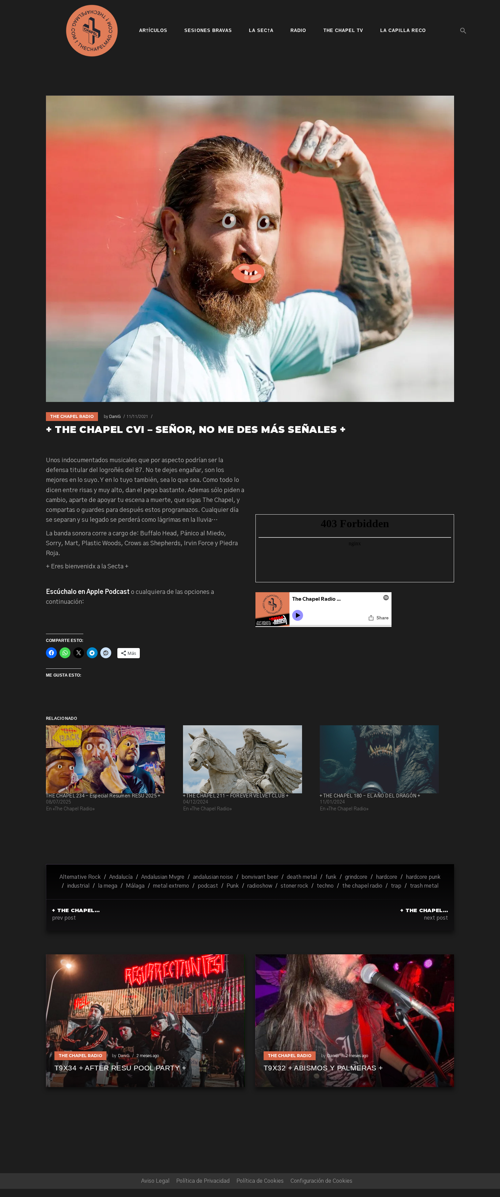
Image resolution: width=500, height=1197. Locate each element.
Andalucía (121, 877)
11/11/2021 (137, 417)
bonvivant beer (259, 877)
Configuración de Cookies (321, 1181)
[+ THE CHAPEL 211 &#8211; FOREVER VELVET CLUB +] (248, 759)
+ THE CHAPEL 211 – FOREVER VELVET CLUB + (235, 796)
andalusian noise (213, 877)
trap (396, 886)
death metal (302, 877)
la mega (107, 886)
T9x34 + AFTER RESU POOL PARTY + (120, 1068)
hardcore (386, 877)
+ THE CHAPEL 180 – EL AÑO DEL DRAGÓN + (370, 796)
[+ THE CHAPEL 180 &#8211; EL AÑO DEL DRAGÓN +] (385, 759)
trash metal (424, 886)
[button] (463, 30)
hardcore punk (423, 877)
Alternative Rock (80, 877)
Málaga (135, 886)
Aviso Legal (155, 1181)
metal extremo (171, 886)
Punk (233, 886)
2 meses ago (147, 1056)
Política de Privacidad (203, 1181)
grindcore (356, 877)
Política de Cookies (260, 1181)
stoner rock (294, 886)
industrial (78, 886)
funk (331, 877)
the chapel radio (362, 886)
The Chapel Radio (72, 416)
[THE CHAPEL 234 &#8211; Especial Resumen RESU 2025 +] (111, 759)
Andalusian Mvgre (162, 877)
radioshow (259, 886)
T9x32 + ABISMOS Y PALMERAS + (323, 1068)
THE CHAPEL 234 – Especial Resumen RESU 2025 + (103, 796)
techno (325, 886)
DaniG (115, 417)
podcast (208, 886)
